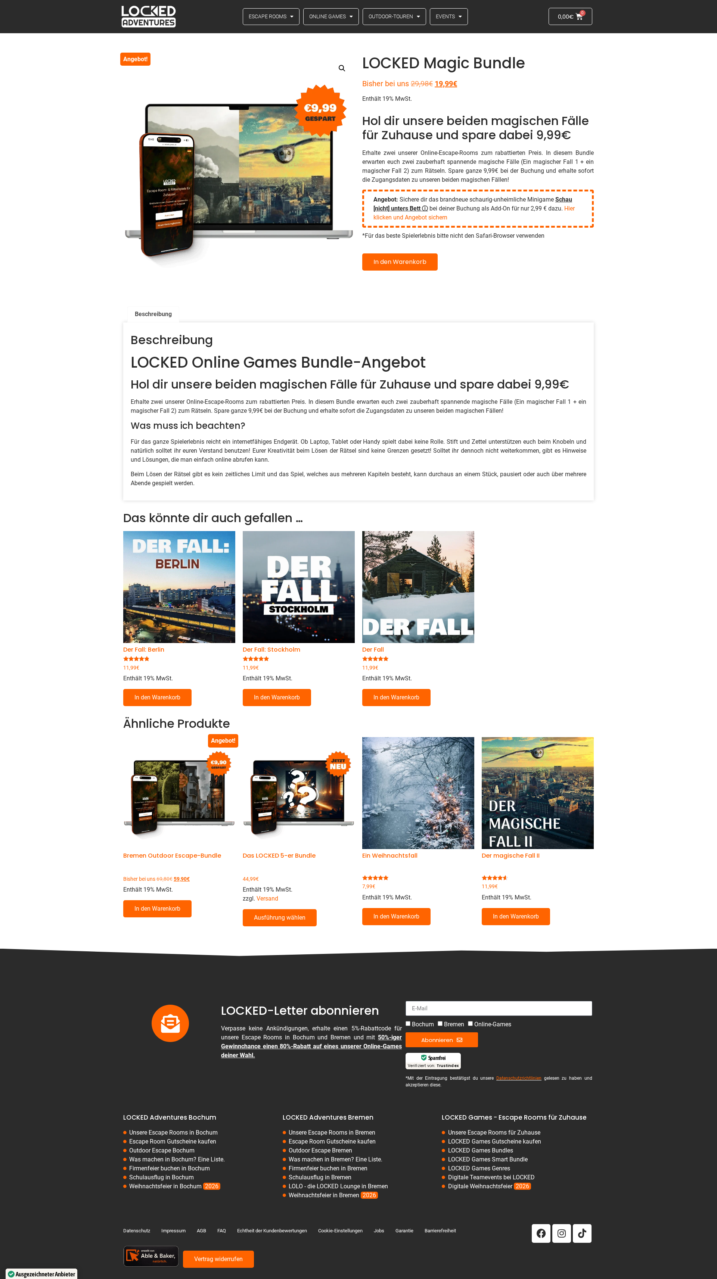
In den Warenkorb (399, 262)
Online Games (327, 16)
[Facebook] (541, 1233)
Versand (267, 898)
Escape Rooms (267, 16)
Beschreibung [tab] (153, 314)
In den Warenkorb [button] (157, 697)
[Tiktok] (582, 1233)
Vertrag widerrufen (218, 1259)
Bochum (423, 1024)
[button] (342, 68)
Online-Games (492, 1024)
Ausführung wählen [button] (279, 917)
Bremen (454, 1024)
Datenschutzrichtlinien (518, 1078)
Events (445, 16)
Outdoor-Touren (391, 16)
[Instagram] (561, 1233)
